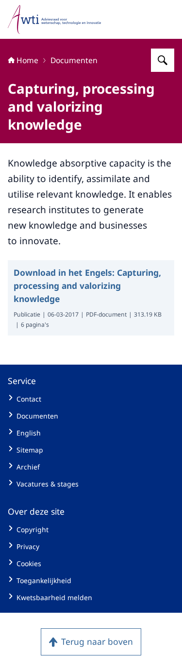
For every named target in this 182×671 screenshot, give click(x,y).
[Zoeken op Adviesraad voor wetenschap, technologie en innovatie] (162, 60)
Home (27, 60)
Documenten (74, 60)
